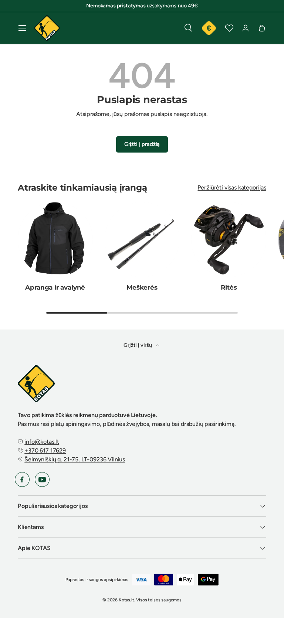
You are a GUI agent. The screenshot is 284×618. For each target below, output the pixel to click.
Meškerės (142, 287)
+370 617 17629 (45, 450)
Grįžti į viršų (138, 345)
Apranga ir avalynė (55, 287)
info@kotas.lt (41, 441)
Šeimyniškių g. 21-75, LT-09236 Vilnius (74, 459)
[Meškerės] (142, 239)
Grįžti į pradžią (142, 144)
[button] (262, 28)
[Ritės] (228, 239)
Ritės (229, 287)
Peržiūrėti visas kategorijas (231, 187)
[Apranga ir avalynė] (55, 239)
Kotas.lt (126, 599)
